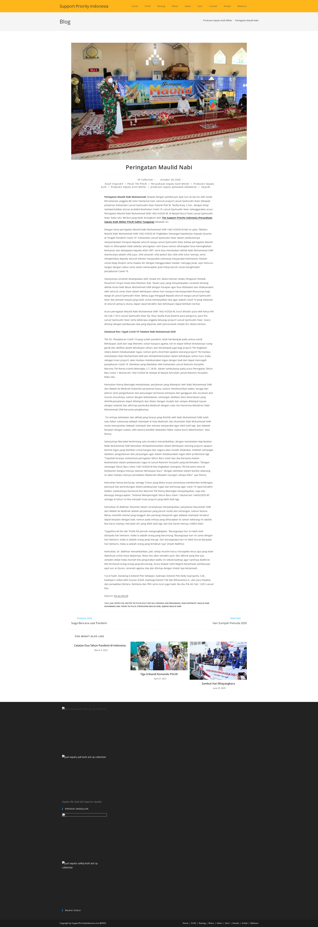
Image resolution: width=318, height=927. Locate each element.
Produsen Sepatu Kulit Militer (128, 186)
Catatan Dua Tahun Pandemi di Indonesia (100, 645)
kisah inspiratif (188, 603)
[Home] (199, 20)
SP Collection (145, 179)
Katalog (202, 923)
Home (185, 923)
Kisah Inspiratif (114, 183)
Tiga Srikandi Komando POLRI (159, 674)
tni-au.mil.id (121, 595)
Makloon (254, 923)
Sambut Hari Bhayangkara (218, 683)
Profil (193, 923)
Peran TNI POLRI (137, 183)
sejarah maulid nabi (171, 606)
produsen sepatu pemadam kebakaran (174, 186)
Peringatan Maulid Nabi (246, 20)
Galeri (219, 923)
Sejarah (205, 186)
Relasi (211, 923)
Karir (227, 923)
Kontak (236, 923)
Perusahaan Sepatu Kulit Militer (170, 183)
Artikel (245, 923)
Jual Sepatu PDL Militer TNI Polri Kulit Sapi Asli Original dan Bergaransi (145, 603)
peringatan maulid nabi (149, 606)
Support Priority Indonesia (84, 6)
